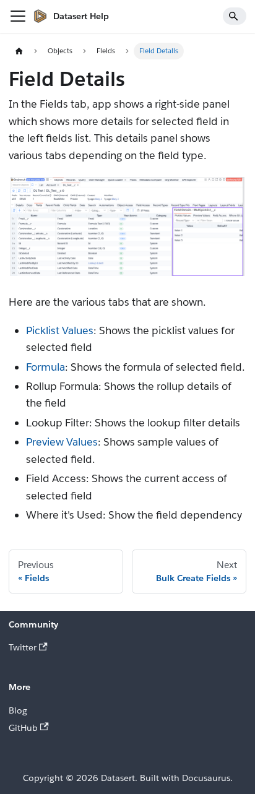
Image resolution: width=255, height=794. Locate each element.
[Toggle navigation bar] (18, 16)
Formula (45, 367)
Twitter (23, 647)
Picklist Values (59, 330)
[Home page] (19, 51)
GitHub (23, 727)
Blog (18, 710)
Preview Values (62, 442)
